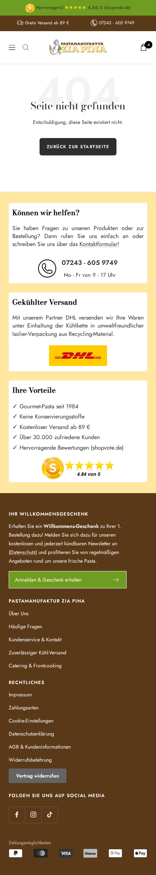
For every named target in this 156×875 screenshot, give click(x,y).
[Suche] (25, 47)
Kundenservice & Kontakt (35, 639)
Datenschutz (23, 552)
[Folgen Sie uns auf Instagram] (33, 815)
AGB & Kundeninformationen (40, 746)
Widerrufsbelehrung (30, 759)
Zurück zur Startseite (78, 146)
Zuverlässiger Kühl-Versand (37, 652)
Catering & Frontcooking (35, 665)
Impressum (20, 694)
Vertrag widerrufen (37, 775)
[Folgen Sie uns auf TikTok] (49, 815)
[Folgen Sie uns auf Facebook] (17, 815)
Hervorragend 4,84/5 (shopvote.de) (82, 7)
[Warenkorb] (143, 47)
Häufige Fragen (25, 626)
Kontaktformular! (99, 244)
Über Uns (19, 613)
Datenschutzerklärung (31, 733)
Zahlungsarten (23, 707)
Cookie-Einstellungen (31, 720)
